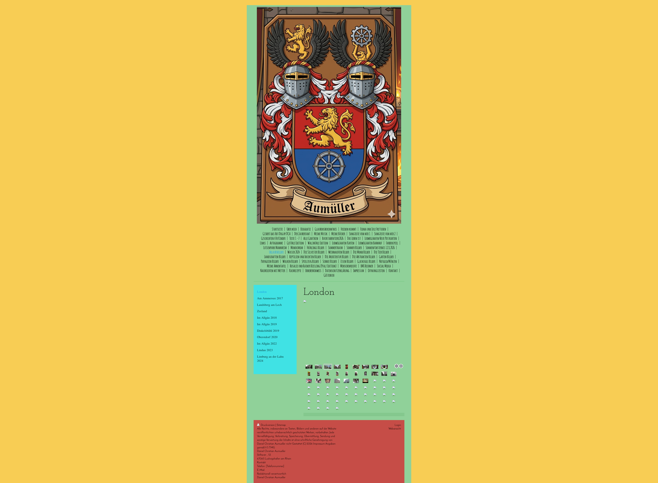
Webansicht (394, 428)
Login (398, 425)
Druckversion (267, 425)
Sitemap (281, 425)
